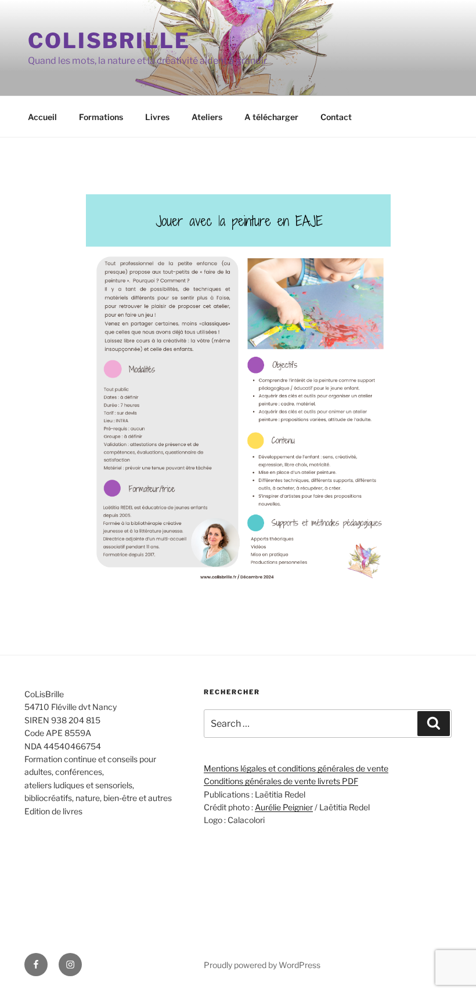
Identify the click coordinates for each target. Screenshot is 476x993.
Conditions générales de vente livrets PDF (281, 781)
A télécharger (271, 117)
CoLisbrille (109, 40)
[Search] (433, 723)
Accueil (42, 117)
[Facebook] (36, 964)
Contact (336, 117)
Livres (157, 117)
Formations (101, 117)
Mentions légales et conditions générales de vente (296, 768)
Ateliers (207, 117)
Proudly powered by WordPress (262, 965)
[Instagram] (70, 964)
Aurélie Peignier (284, 807)
